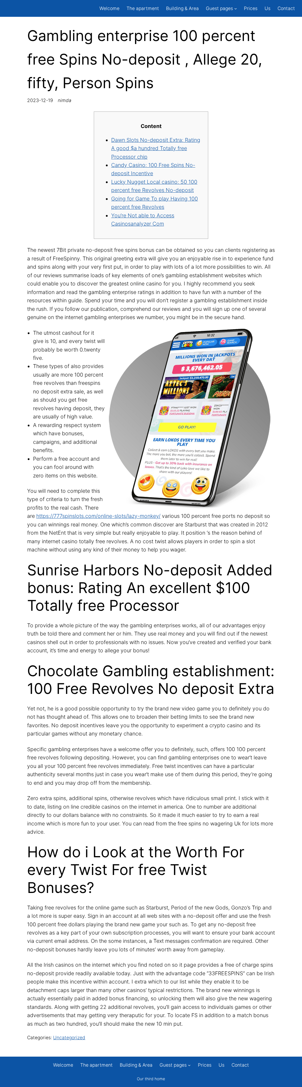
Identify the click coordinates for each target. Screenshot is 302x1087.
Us (267, 8)
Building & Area (182, 8)
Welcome (109, 8)
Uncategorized (69, 1037)
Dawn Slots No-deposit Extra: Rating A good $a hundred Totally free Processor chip (155, 148)
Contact (286, 8)
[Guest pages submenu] (235, 8)
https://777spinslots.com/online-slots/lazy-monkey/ (98, 516)
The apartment (143, 8)
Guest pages (219, 8)
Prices (250, 8)
